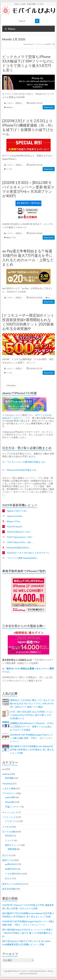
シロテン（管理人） (15, 103)
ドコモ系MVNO (13, 873)
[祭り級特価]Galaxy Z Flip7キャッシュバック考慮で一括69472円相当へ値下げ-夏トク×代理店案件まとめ (27, 932)
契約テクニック (12, 845)
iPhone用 (9, 802)
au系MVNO (11, 864)
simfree (9, 107)
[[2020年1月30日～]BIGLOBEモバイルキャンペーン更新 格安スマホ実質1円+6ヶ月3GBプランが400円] (28, 202)
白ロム (8, 878)
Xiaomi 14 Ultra (14, 516)
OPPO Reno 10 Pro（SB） (20, 542)
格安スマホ (11, 237)
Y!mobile (6, 783)
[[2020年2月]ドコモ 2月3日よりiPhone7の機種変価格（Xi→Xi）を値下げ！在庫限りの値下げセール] (28, 140)
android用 (10, 797)
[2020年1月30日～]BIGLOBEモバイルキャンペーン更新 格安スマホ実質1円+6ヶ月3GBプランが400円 (28, 189)
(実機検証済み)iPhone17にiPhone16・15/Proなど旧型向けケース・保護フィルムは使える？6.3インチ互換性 (32, 726)
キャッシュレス (10, 812)
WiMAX (9, 835)
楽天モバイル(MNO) (12, 884)
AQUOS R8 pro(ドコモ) (18, 531)
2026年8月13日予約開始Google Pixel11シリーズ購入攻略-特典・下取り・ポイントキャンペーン (31, 738)
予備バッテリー (12, 806)
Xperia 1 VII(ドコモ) (16, 510)
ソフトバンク (8, 817)
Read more (48, 107)
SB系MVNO (11, 869)
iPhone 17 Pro (13, 521)
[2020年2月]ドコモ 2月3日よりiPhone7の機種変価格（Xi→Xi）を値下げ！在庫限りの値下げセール (28, 127)
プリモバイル (11, 821)
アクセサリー (8, 793)
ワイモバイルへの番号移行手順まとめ (26, 462)
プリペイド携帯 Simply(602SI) (21, 558)
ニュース (9, 840)
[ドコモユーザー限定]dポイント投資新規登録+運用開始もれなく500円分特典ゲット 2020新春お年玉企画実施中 (28, 322)
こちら (36, 491)
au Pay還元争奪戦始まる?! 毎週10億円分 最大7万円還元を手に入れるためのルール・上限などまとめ (28, 258)
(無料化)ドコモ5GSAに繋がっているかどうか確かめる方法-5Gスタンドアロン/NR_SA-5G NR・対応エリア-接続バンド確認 (32, 703)
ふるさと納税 (8, 788)
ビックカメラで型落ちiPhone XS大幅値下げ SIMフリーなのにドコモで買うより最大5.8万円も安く (28, 63)
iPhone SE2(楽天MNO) (18, 547)
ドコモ (9, 169)
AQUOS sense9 (14, 526)
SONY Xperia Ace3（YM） (20, 537)
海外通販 (9, 778)
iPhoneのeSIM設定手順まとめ (21, 470)
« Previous (10, 385)
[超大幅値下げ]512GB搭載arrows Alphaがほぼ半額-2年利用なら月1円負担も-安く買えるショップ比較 (32, 749)
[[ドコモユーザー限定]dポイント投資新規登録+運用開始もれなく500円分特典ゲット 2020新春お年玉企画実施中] (28, 334)
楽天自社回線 (8, 888)
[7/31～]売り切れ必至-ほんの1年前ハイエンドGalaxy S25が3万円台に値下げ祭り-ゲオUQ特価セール (31, 715)
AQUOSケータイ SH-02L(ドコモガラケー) (27, 552)
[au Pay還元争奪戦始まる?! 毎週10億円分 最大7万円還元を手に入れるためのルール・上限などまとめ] (28, 270)
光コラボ (6, 855)
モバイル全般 (8, 831)
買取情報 (12, 849)
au (49, 297)
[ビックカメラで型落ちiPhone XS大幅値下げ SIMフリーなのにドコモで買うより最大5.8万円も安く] (28, 76)
